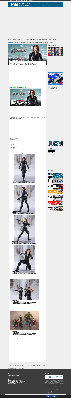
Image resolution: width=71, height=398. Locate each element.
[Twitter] (13, 87)
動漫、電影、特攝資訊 (43, 39)
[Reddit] (25, 87)
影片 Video (54, 39)
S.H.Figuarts (21, 66)
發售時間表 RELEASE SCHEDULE (13, 375)
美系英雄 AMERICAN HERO (18, 44)
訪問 (23, 39)
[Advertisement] (35, 14)
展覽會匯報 (19, 39)
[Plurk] (17, 87)
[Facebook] (11, 87)
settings (41, 396)
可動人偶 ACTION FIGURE (11, 44)
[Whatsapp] (15, 87)
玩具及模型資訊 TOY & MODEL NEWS (14, 380)
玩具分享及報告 (35, 39)
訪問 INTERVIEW (10, 379)
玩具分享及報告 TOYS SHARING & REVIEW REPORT (16, 381)
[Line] (23, 87)
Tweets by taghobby (51, 152)
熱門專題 (14, 39)
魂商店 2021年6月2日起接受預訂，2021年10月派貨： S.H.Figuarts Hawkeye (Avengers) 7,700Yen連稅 (17, 365)
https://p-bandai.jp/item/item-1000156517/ (24, 153)
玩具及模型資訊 (28, 39)
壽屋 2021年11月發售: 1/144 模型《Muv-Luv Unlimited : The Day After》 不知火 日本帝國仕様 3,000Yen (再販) (36, 365)
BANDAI (18, 66)
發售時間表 (9, 39)
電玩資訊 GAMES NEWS (12, 383)
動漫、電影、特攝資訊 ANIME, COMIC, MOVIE (15, 382)
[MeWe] (21, 87)
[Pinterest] (19, 87)
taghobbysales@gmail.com (52, 88)
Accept (48, 396)
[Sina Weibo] (27, 87)
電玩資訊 (49, 39)
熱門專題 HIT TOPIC (11, 376)
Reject (54, 396)
